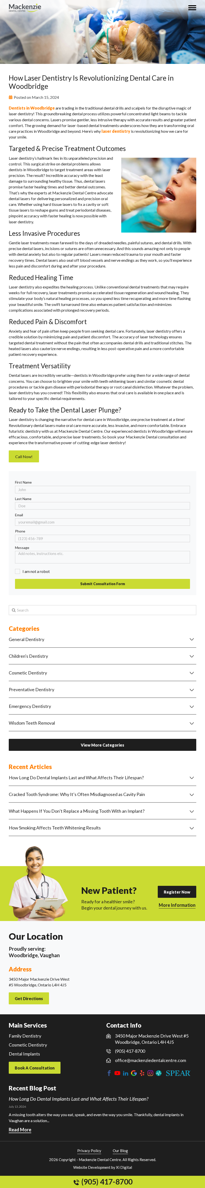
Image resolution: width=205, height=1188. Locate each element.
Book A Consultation (34, 1067)
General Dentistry (26, 639)
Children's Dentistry (28, 656)
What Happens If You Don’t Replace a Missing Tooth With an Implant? (76, 811)
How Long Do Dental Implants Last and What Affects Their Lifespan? (76, 777)
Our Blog (120, 1150)
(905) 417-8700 (106, 1181)
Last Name (23, 499)
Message (22, 547)
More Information (177, 905)
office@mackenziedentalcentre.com (150, 1060)
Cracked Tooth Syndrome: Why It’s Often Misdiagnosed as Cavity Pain (77, 794)
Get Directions (29, 998)
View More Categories (102, 745)
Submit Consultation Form (102, 584)
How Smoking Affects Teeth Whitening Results (55, 827)
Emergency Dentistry (30, 706)
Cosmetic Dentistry (28, 672)
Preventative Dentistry (31, 689)
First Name (23, 482)
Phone (20, 531)
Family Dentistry (25, 1036)
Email (19, 515)
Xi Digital (124, 1167)
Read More (20, 1129)
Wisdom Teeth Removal (32, 723)
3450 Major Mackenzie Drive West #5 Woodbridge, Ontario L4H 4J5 (151, 1039)
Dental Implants (24, 1053)
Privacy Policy (89, 1150)
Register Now (177, 892)
